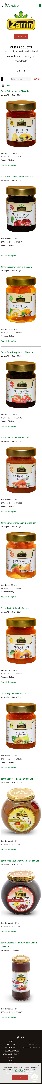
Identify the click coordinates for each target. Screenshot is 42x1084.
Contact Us (21, 36)
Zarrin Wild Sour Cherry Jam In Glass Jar (20, 860)
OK (20, 1078)
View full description (8, 165)
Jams (7, 86)
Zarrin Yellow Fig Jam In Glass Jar (17, 779)
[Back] (2, 79)
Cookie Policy (31, 1044)
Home (11, 1041)
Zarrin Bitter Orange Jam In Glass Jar (18, 523)
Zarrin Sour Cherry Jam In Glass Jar (17, 176)
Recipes (11, 1057)
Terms (31, 1041)
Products (11, 1044)
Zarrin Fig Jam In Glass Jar (13, 693)
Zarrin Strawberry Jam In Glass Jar (17, 352)
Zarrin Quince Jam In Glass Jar (15, 91)
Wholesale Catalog (11, 1051)
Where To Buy (10, 1048)
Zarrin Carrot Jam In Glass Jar (15, 437)
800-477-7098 (12, 6)
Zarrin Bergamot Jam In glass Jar (16, 267)
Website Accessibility (31, 1048)
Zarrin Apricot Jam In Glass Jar (15, 608)
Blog (11, 1061)
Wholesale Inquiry (11, 1054)
